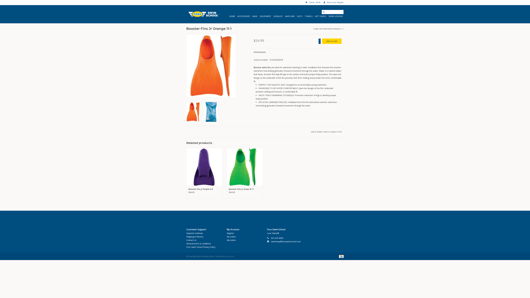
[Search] (324, 12)
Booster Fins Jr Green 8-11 (241, 189)
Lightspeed (229, 256)
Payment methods (194, 233)
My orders (231, 236)
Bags (254, 16)
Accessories (243, 16)
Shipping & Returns (194, 236)
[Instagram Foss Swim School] (271, 217)
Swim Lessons (335, 16)
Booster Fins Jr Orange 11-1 (332, 29)
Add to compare (330, 132)
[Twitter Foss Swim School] (265, 217)
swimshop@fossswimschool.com (286, 241)
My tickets (231, 240)
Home (232, 16)
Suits (299, 16)
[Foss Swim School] (203, 14)
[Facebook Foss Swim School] (258, 217)
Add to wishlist (317, 132)
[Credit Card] (341, 256)
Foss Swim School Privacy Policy (200, 247)
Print (340, 132)
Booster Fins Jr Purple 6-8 (201, 189)
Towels (309, 16)
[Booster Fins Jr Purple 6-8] (204, 167)
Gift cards (320, 16)
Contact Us (191, 240)
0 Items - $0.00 (315, 2)
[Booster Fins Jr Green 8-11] (245, 167)
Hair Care (290, 16)
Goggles (278, 16)
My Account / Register (335, 2)
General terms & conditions (198, 243)
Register (230, 233)
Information (260, 52)
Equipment (265, 16)
